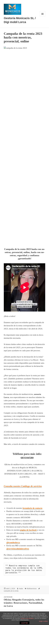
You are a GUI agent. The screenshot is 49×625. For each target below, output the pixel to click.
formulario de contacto (32, 508)
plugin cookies (43, 621)
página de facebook (28, 530)
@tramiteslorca (13, 542)
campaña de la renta (11, 591)
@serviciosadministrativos (17, 549)
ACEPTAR (24, 623)
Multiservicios (32, 589)
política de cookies (27, 618)
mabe (21, 589)
